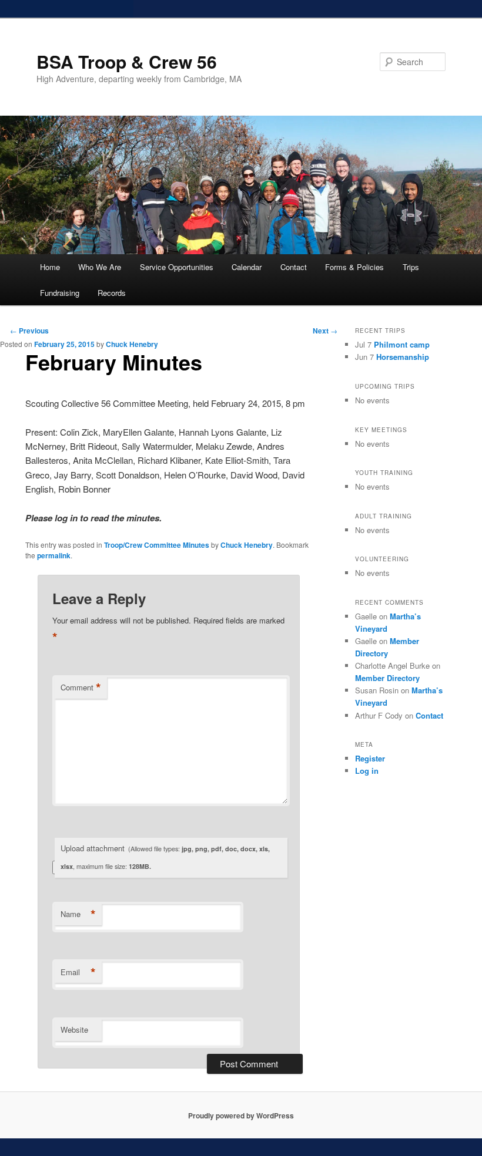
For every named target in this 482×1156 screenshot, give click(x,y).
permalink (54, 555)
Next (325, 330)
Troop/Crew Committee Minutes (156, 545)
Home (50, 266)
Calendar (247, 266)
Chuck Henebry (132, 344)
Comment (81, 687)
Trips (411, 266)
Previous (29, 330)
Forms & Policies (354, 266)
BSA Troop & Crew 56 (126, 61)
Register (370, 758)
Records (112, 292)
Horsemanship (402, 356)
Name (78, 914)
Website (74, 1029)
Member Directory (387, 677)
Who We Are (99, 266)
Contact (293, 266)
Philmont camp (402, 344)
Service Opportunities (176, 266)
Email (78, 972)
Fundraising (59, 292)
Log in (367, 770)
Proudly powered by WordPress (241, 1115)
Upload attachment (165, 856)
